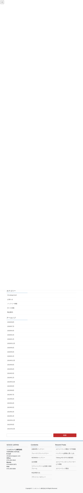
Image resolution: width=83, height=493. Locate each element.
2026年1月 (10, 339)
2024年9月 (10, 365)
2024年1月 (10, 377)
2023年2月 (10, 412)
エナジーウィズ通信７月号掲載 (66, 449)
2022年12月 (11, 420)
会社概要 (34, 462)
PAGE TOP (79, 476)
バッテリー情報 (12, 303)
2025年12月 (11, 343)
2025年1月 (10, 356)
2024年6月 (10, 369)
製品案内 (10, 312)
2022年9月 (10, 424)
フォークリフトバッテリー (40, 453)
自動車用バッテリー (38, 449)
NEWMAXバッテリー (38, 457)
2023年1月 (10, 416)
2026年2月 (10, 335)
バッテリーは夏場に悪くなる (65, 453)
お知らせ (10, 299)
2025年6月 (10, 347)
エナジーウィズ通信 (62, 468)
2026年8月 (10, 322)
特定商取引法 (36, 473)
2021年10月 (11, 429)
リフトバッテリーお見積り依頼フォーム (41, 467)
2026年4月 (10, 330)
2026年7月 (10, 326)
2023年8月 (10, 390)
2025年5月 (10, 352)
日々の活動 (10, 308)
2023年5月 (10, 399)
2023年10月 (11, 382)
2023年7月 (10, 394)
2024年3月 (10, 373)
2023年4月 (10, 403)
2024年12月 (11, 360)
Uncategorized (12, 295)
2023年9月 (10, 386)
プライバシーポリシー (39, 477)
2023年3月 (10, 407)
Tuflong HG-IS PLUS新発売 (64, 457)
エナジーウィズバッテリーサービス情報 (66, 463)
